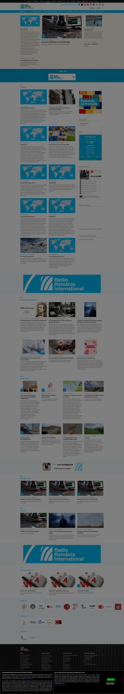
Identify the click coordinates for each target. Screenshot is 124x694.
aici (39, 686)
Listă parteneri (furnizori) (60, 684)
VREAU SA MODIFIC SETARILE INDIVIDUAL (110, 683)
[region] (62, 682)
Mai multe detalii (29, 678)
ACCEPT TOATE (111, 679)
